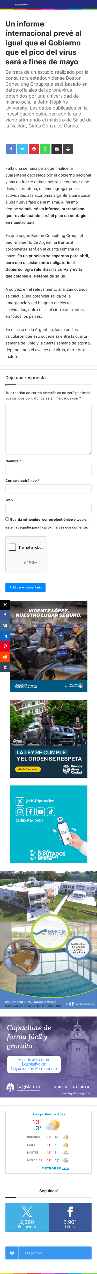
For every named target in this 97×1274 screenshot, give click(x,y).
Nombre (13, 461)
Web (9, 500)
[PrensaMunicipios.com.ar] (22, 4)
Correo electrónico (22, 480)
